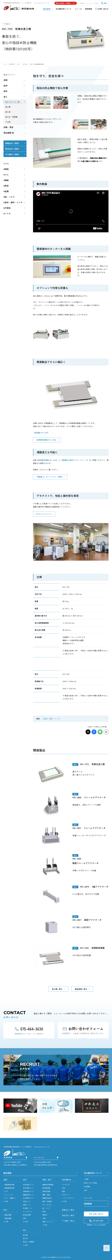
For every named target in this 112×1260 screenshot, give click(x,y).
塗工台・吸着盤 (28, 1242)
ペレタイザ (66, 1185)
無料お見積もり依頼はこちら (66, 3)
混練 (5, 1179)
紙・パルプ (46, 1208)
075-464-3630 (31, 1028)
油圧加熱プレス (28, 1185)
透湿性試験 (46, 1191)
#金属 (6, 191)
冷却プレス (27, 1201)
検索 (105, 3)
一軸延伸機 (7, 1218)
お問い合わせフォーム (85, 1028)
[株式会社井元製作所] (19, 7)
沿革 (85, 1190)
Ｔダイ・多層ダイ (10, 1198)
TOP (106, 1248)
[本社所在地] (26, 1157)
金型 (24, 1218)
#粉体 (6, 185)
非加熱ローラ (27, 1208)
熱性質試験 (46, 1188)
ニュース (88, 1197)
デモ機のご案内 (12, 154)
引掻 (44, 1218)
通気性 (44, 1215)
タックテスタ (47, 1205)
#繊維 (6, 180)
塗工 (24, 1230)
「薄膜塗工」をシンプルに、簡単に (49, 476)
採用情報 (88, 1203)
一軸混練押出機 (9, 1185)
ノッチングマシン (68, 1198)
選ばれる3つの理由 (90, 1183)
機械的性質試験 (47, 1185)
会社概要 (87, 1186)
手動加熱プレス (28, 1191)
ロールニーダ (8, 1195)
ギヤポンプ (66, 1195)
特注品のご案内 (12, 148)
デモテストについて (43, 514)
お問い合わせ (98, 1214)
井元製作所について (93, 1173)
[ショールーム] (57, 1157)
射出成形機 (27, 1215)
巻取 (63, 1191)
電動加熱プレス (28, 1195)
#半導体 (7, 207)
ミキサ (6, 1191)
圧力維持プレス (28, 1198)
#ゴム (6, 174)
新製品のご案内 (12, 143)
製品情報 (7, 1173)
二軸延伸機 (7, 1215)
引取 (63, 1188)
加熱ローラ (27, 1205)
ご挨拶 (86, 1179)
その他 (6, 1201)
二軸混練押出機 (9, 1188)
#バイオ (7, 213)
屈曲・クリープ (47, 1221)
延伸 (5, 1210)
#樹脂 (6, 169)
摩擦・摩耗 (46, 1195)
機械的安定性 (47, 1198)
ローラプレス (27, 1211)
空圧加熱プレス (28, 1188)
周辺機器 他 (66, 1179)
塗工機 (25, 1235)
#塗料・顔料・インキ (51, 718)
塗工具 (25, 1238)
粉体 (44, 1211)
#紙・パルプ (9, 196)
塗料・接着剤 (47, 1201)
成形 (24, 1179)
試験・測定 (46, 1179)
